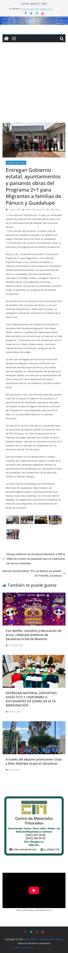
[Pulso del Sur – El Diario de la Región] (34, 18)
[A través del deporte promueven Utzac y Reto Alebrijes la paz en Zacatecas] (34, 723)
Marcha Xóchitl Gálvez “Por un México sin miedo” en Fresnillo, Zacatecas (32, 573)
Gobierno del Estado (16, 163)
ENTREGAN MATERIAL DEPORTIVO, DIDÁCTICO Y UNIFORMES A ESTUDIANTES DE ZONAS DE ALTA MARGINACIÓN (31, 699)
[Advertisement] (34, 87)
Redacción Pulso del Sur (35, 209)
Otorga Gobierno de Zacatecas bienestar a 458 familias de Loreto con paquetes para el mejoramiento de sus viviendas (35, 558)
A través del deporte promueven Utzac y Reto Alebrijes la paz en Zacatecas (34, 761)
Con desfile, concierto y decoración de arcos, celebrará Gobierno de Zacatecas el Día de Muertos (33, 635)
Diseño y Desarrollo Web (24, 947)
